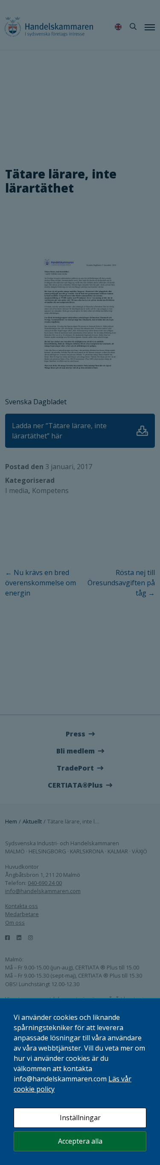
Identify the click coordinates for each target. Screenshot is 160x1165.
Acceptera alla (80, 1141)
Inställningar (80, 1117)
